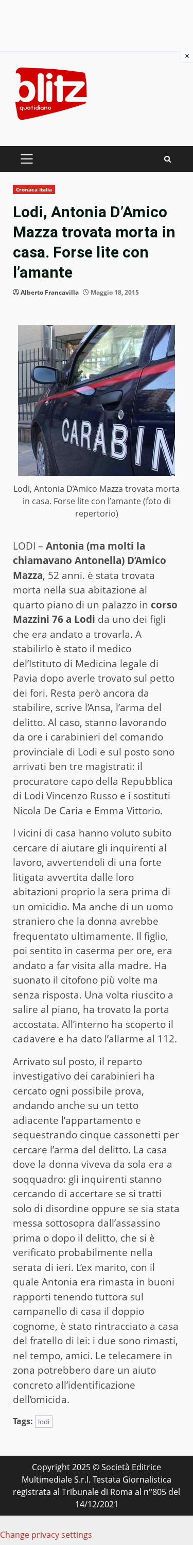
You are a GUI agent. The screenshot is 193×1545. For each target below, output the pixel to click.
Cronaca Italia (34, 189)
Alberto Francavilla (50, 292)
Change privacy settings (46, 1534)
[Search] (167, 159)
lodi (43, 1421)
